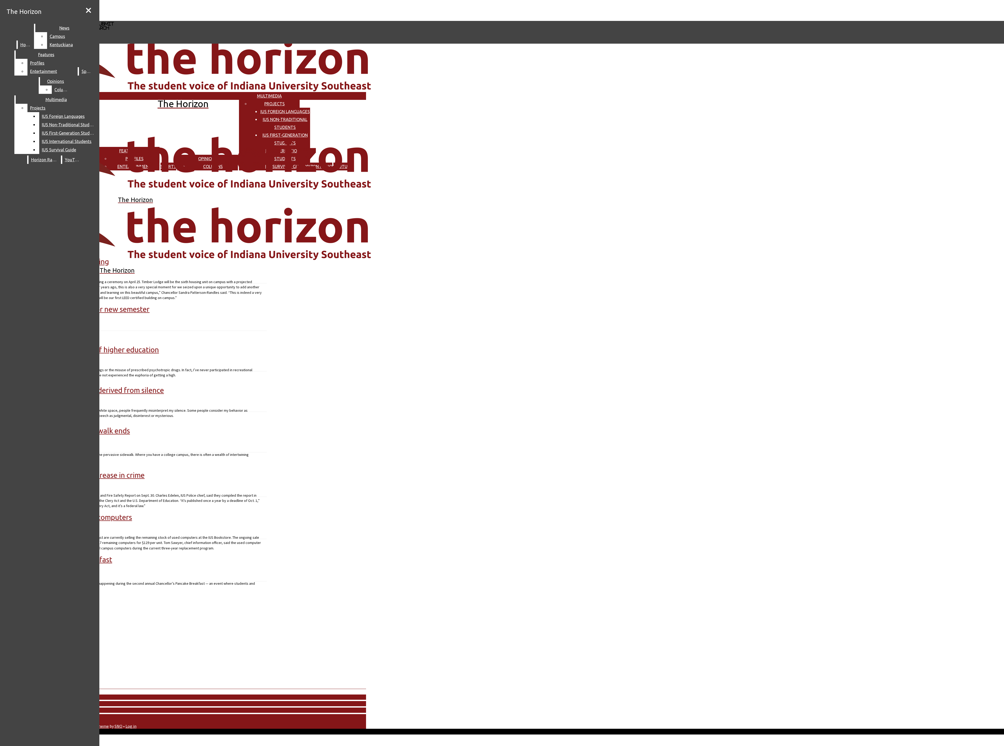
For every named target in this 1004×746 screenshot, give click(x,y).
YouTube (73, 159)
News (64, 28)
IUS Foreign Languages (285, 111)
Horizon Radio (45, 159)
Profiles (37, 63)
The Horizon (24, 11)
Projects (274, 103)
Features (46, 54)
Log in (131, 726)
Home (26, 44)
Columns (62, 89)
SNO (118, 726)
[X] (156, 18)
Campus (57, 36)
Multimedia (269, 96)
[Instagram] (156, 10)
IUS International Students (67, 141)
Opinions (55, 81)
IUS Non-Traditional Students (69, 124)
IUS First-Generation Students (69, 133)
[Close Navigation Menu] (88, 10)
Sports (88, 71)
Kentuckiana (61, 44)
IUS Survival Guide (59, 149)
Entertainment (43, 71)
